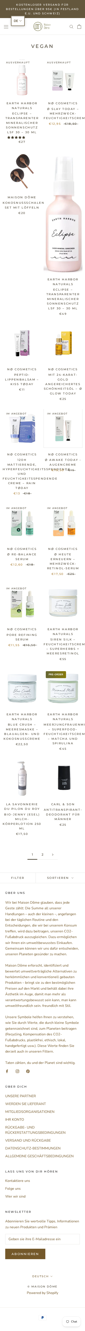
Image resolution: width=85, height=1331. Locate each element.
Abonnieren (25, 1254)
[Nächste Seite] (53, 854)
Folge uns (13, 1188)
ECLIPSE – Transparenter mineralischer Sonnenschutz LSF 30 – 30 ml (22, 123)
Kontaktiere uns (17, 1180)
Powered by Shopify (42, 1293)
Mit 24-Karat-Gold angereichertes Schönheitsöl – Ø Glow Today (63, 384)
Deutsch (40, 1276)
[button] (16, 138)
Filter (17, 877)
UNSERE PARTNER (20, 1096)
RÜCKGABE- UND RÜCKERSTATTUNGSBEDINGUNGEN (35, 1130)
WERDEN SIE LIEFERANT (25, 1104)
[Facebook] (7, 1071)
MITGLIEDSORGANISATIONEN (29, 1111)
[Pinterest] (28, 1071)
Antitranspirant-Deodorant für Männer (63, 814)
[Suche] (71, 27)
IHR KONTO (14, 1119)
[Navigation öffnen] (6, 26)
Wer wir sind (15, 1196)
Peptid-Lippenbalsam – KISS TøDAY (22, 379)
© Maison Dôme (42, 1286)
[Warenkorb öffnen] (79, 26)
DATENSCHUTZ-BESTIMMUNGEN (33, 1148)
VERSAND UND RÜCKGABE (28, 1140)
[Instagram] (17, 1071)
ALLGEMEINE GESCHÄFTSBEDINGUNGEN (39, 1156)
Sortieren (59, 877)
